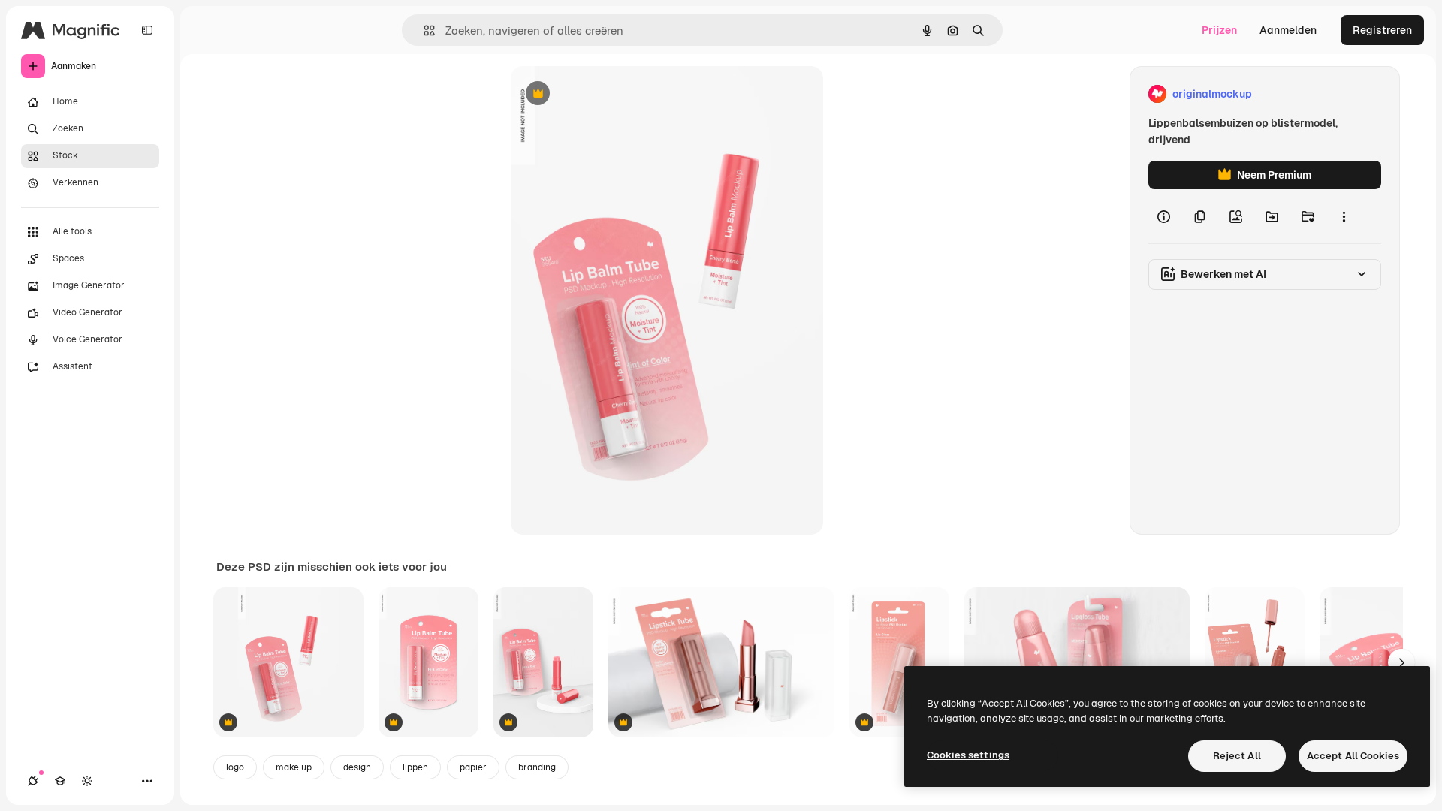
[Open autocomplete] (423, 30)
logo (235, 767)
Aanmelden (1288, 30)
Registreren (1382, 30)
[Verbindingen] (33, 781)
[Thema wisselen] (87, 781)
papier (473, 767)
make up (294, 767)
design (357, 767)
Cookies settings (968, 755)
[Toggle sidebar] (147, 30)
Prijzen (1219, 30)
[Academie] (60, 781)
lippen (415, 767)
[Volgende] (1401, 662)
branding (537, 767)
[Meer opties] (1344, 216)
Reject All (1237, 755)
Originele (609, 94)
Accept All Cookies (1353, 755)
